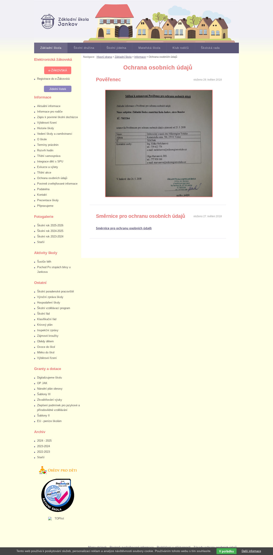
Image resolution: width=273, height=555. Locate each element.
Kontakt (42, 194)
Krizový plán (44, 324)
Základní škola (50, 47)
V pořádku (226, 551)
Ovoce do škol (46, 346)
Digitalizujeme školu (49, 377)
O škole (42, 139)
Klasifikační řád (46, 319)
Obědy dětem (45, 341)
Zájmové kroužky (47, 335)
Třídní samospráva (48, 156)
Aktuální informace (48, 106)
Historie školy (45, 128)
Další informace (251, 551)
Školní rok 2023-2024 (50, 236)
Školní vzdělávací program (53, 308)
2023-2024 (43, 446)
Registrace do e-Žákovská (53, 78)
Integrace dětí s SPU (50, 161)
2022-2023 (43, 451)
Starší (41, 242)
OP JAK (42, 383)
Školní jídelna (116, 47)
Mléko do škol (45, 352)
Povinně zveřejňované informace (57, 183)
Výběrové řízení (47, 122)
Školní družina (84, 47)
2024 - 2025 (44, 440)
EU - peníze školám (49, 421)
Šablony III (44, 394)
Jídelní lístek (57, 89)
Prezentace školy (48, 200)
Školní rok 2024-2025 (50, 231)
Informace (140, 56)
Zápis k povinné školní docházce (57, 117)
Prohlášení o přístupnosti (173, 547)
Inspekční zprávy (47, 330)
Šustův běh (44, 261)
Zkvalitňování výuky (49, 399)
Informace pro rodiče (49, 111)
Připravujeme (45, 205)
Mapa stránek (97, 547)
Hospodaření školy (48, 302)
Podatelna (43, 189)
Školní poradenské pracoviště (55, 291)
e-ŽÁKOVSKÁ (57, 70)
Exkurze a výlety (47, 167)
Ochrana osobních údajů (52, 178)
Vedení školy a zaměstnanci (54, 133)
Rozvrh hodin (45, 150)
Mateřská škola (149, 47)
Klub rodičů (181, 47)
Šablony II (43, 415)
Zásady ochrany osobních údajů (215, 547)
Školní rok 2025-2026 (50, 225)
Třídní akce (44, 172)
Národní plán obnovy (49, 388)
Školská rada (210, 47)
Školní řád (43, 313)
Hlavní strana (104, 56)
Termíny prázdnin (47, 144)
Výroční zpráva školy (50, 297)
